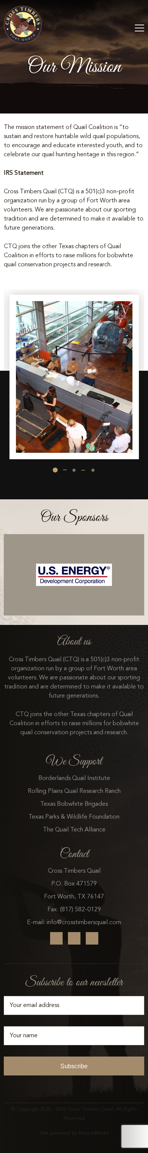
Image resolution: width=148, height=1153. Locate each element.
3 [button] (92, 470)
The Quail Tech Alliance (74, 830)
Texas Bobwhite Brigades (74, 804)
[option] (74, 374)
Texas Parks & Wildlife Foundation (74, 817)
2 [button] (74, 470)
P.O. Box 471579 (74, 884)
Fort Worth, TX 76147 (74, 897)
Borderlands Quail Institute (74, 778)
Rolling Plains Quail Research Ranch (74, 791)
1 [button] (55, 470)
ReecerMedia (94, 1133)
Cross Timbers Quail (74, 871)
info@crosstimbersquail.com (84, 923)
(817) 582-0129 (80, 910)
